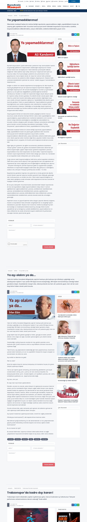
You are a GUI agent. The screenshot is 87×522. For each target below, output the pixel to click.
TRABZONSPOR (17, 488)
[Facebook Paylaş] (73, 34)
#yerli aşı (37, 439)
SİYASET (37, 6)
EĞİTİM (49, 6)
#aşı (31, 439)
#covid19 (10, 439)
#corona (18, 439)
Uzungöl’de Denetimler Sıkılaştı (30, 11)
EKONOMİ (31, 6)
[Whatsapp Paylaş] (78, 34)
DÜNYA (54, 6)
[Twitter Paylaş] (75, 34)
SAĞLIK (59, 6)
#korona (25, 439)
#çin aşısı (44, 439)
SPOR (43, 6)
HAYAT (72, 6)
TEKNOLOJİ (65, 6)
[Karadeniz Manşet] (14, 6)
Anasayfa (10, 15)
